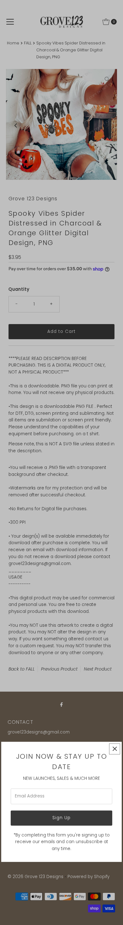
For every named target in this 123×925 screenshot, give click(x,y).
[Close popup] (114, 748)
